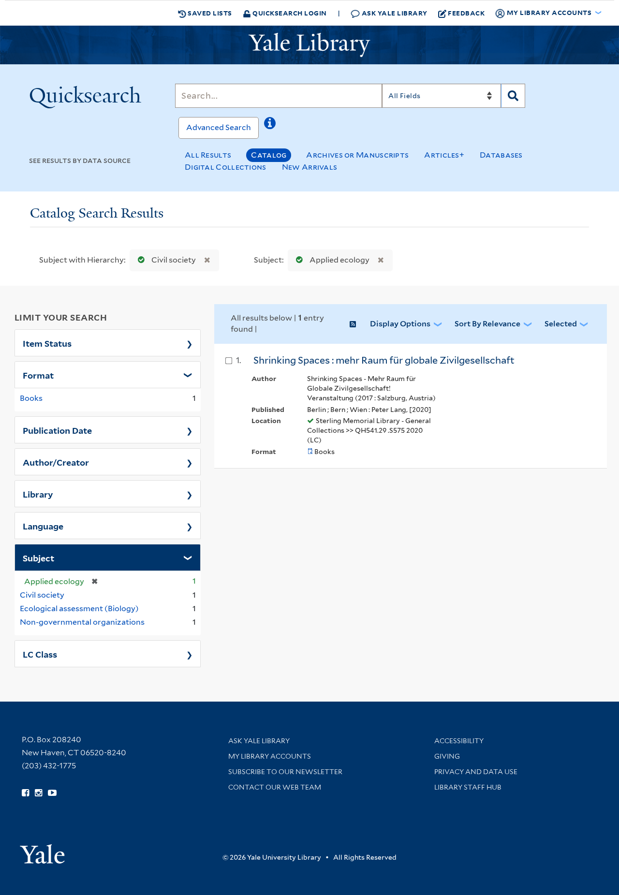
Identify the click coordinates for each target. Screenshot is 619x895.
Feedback (466, 12)
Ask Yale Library (393, 12)
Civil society (173, 259)
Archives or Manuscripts (357, 155)
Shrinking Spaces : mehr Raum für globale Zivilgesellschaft (384, 360)
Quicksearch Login (289, 12)
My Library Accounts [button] (549, 12)
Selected (561, 323)
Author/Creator (56, 462)
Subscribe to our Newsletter (285, 772)
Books (31, 398)
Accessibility (459, 741)
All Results (208, 155)
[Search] (513, 96)
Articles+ (444, 155)
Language (43, 525)
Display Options (400, 323)
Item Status (47, 343)
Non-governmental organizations (82, 622)
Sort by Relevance (487, 323)
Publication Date (57, 430)
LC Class (40, 654)
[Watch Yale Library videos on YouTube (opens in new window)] (52, 793)
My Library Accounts (269, 756)
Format (38, 375)
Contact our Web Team (274, 787)
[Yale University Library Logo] (309, 45)
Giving (447, 756)
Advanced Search (218, 127)
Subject (38, 557)
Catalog (268, 155)
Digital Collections (225, 167)
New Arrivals (310, 167)
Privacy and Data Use (475, 772)
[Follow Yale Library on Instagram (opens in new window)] (38, 793)
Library (38, 493)
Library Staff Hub (467, 787)
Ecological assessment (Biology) (79, 608)
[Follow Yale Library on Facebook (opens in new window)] (25, 793)
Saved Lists (209, 12)
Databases (501, 155)
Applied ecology (339, 259)
